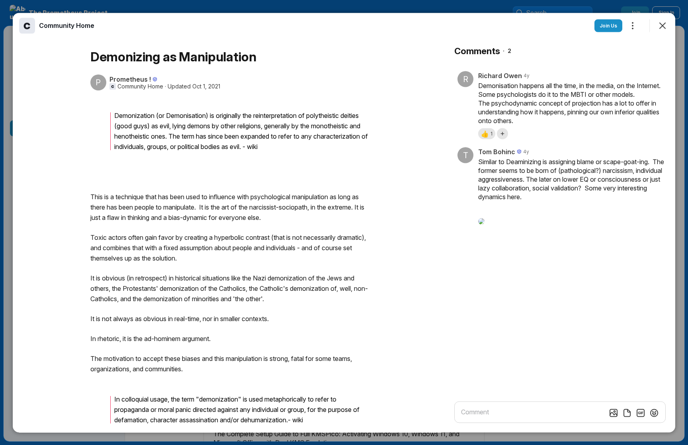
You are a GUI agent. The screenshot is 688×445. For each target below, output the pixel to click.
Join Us (608, 25)
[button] (486, 133)
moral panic (174, 409)
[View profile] (27, 25)
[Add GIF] (640, 412)
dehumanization (263, 419)
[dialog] (344, 222)
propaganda (131, 409)
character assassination (184, 419)
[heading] (66, 25)
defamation (130, 419)
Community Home (140, 86)
